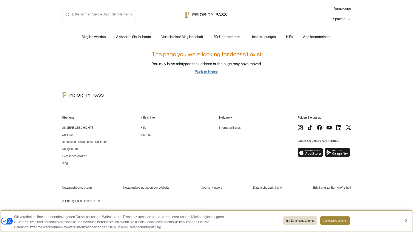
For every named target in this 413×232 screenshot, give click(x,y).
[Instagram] (300, 127)
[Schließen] (406, 220)
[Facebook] (319, 127)
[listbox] (342, 19)
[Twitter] (348, 127)
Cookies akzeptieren (335, 220)
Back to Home (206, 72)
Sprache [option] (339, 19)
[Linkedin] (338, 127)
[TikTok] (310, 127)
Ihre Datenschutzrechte (300, 220)
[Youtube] (329, 127)
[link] (310, 152)
